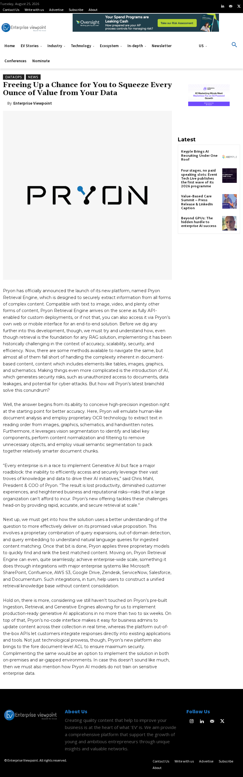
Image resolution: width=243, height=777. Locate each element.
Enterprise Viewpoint (32, 103)
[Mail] (231, 6)
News (33, 77)
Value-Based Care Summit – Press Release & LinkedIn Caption (197, 202)
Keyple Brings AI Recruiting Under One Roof (199, 155)
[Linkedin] (222, 6)
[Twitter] (239, 6)
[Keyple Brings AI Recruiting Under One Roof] (229, 156)
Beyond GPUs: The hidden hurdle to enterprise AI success (198, 222)
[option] (146, 26)
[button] (234, 45)
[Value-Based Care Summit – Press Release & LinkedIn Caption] (229, 201)
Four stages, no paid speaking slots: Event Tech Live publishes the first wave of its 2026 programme (199, 178)
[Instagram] (191, 722)
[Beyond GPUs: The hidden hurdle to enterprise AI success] (229, 223)
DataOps (13, 77)
